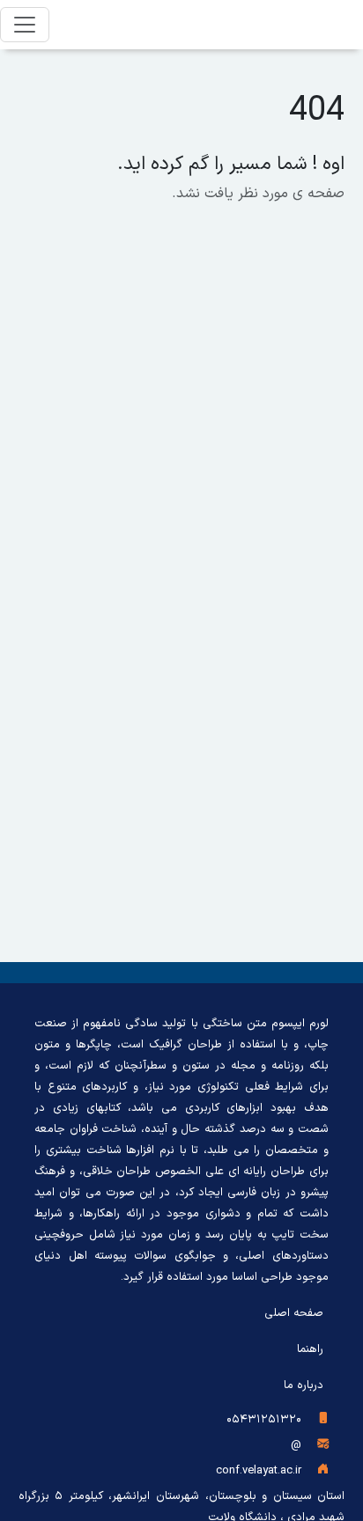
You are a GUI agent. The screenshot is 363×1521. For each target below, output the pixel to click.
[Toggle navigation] (24, 24)
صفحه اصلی (293, 1313)
